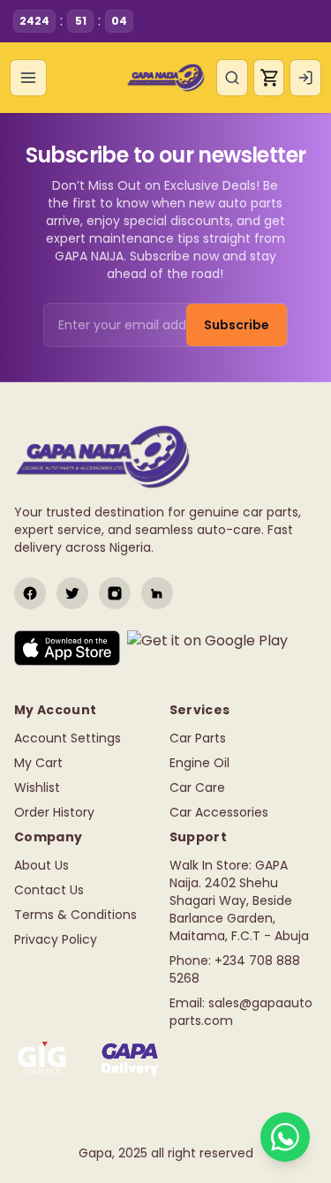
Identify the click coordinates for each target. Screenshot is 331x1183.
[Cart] (269, 77)
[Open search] (232, 77)
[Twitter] (72, 593)
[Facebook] (30, 593)
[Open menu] (28, 77)
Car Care (197, 787)
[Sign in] (305, 77)
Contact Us (49, 890)
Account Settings (67, 738)
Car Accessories (218, 812)
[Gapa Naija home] (165, 78)
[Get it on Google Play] (207, 648)
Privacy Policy (55, 939)
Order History (54, 812)
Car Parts (197, 738)
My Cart (38, 763)
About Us (41, 865)
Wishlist (37, 787)
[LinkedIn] (157, 593)
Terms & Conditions (75, 914)
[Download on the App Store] (67, 648)
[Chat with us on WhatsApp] (285, 1137)
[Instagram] (115, 593)
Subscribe (236, 325)
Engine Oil (199, 763)
